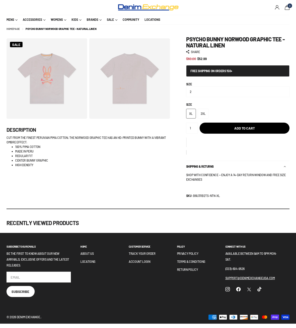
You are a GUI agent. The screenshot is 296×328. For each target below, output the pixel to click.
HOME (83, 246)
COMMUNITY (131, 19)
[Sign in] (277, 7)
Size (189, 84)
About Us (87, 253)
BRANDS (92, 19)
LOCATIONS (152, 19)
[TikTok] (259, 289)
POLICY (181, 246)
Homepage (13, 29)
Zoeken (85, 7)
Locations (87, 261)
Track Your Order (142, 253)
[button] (186, 142)
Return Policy (187, 269)
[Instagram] (227, 289)
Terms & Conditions (191, 261)
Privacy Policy (187, 253)
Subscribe (20, 291)
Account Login (139, 261)
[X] (249, 289)
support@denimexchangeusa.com (250, 278)
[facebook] (238, 289)
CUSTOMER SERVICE (139, 246)
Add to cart (244, 128)
